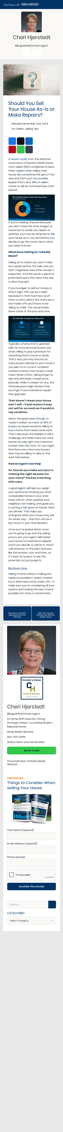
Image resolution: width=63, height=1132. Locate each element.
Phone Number (16, 857)
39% (34, 182)
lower (14, 446)
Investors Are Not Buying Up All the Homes (17, 615)
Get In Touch (31, 750)
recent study (19, 159)
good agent (18, 488)
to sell (50, 234)
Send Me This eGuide (31, 886)
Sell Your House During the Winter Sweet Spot (46, 615)
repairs (20, 171)
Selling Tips (32, 129)
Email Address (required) (22, 843)
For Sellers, (18, 129)
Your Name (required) (20, 830)
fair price (28, 507)
